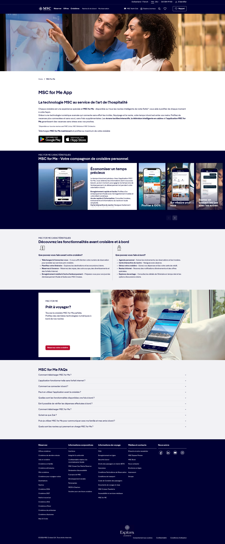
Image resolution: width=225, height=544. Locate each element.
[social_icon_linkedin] (168, 452)
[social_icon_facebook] (161, 452)
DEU (156, 2)
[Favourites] (165, 9)
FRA (152, 2)
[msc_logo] (44, 8)
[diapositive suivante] (174, 217)
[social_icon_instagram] (182, 452)
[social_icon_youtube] (175, 452)
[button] (112, 375)
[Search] (159, 9)
